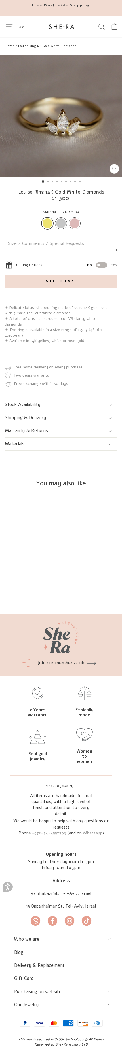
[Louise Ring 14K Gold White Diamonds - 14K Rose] (49, 595)
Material (61, 212)
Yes (114, 264)
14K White (61, 223)
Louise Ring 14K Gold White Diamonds (47, 46)
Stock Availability (23, 404)
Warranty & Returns (26, 430)
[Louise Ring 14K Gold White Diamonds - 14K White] (43, 595)
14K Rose (74, 223)
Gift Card (24, 978)
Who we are (26, 939)
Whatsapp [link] (92, 833)
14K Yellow (47, 223)
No (89, 264)
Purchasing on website (38, 991)
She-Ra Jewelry (59, 786)
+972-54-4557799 (49, 833)
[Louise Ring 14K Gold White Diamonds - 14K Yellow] (36, 595)
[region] (61, 46)
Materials (14, 444)
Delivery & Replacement (39, 965)
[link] (61, 5)
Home (9, 46)
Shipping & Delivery (25, 417)
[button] (8, 887)
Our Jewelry (26, 1004)
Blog (18, 952)
